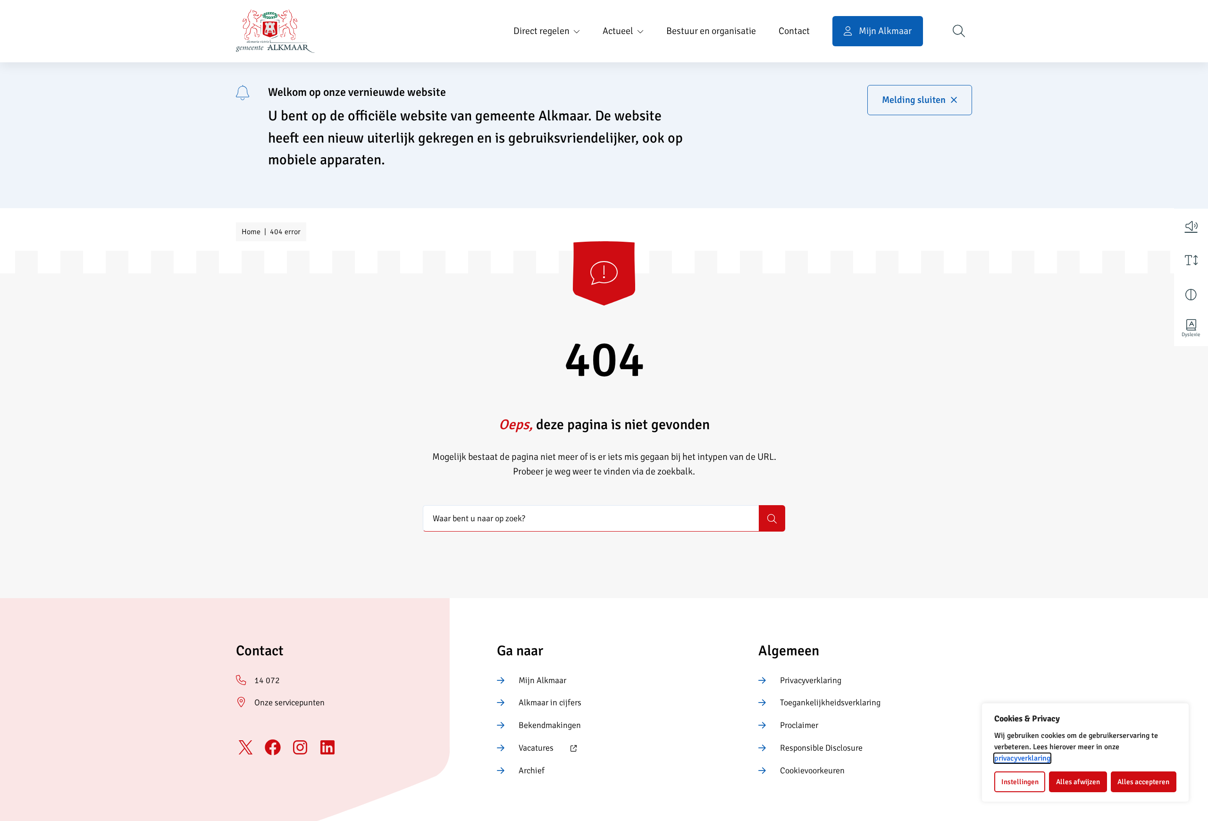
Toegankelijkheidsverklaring (830, 702)
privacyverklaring (1022, 758)
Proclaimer (799, 725)
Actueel (618, 31)
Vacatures (525, 749)
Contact (794, 31)
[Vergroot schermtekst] (1191, 260)
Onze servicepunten (289, 702)
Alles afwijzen (1078, 782)
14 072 (267, 680)
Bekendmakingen (550, 725)
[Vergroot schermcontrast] (1191, 295)
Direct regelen (541, 31)
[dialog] (1085, 752)
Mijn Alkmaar (542, 680)
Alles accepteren (1143, 782)
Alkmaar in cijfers (550, 702)
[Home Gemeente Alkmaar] (275, 31)
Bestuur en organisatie (711, 31)
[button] (1191, 226)
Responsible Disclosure (821, 748)
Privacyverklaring (810, 680)
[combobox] (591, 518)
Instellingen (1020, 782)
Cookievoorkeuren (812, 770)
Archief (532, 770)
